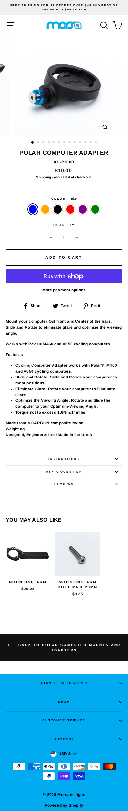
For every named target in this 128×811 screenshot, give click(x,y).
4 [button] (49, 143)
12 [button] (91, 143)
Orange (45, 209)
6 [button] (59, 143)
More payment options (64, 290)
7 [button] (65, 143)
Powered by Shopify (64, 805)
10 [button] (80, 143)
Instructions (63, 459)
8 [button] (70, 143)
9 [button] (75, 143)
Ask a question (64, 471)
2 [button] (38, 143)
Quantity (64, 225)
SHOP (64, 701)
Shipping (43, 177)
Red (70, 209)
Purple (83, 209)
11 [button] (86, 143)
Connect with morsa (64, 683)
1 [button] (32, 142)
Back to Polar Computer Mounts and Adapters (68, 647)
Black (58, 209)
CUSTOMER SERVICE (64, 720)
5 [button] (54, 143)
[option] (64, 7)
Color (64, 198)
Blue (33, 209)
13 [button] (96, 143)
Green (95, 209)
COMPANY (64, 739)
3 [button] (44, 143)
